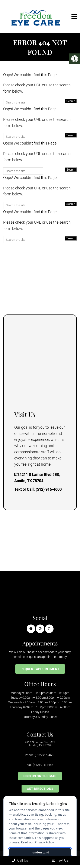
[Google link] (40, 628)
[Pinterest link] (49, 628)
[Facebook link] (31, 628)
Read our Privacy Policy (37, 842)
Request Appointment (40, 669)
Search (70, 101)
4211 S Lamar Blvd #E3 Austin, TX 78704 (40, 744)
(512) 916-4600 (49, 489)
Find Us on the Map (40, 776)
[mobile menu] (74, 17)
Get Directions (40, 788)
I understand (40, 852)
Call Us (22, 860)
